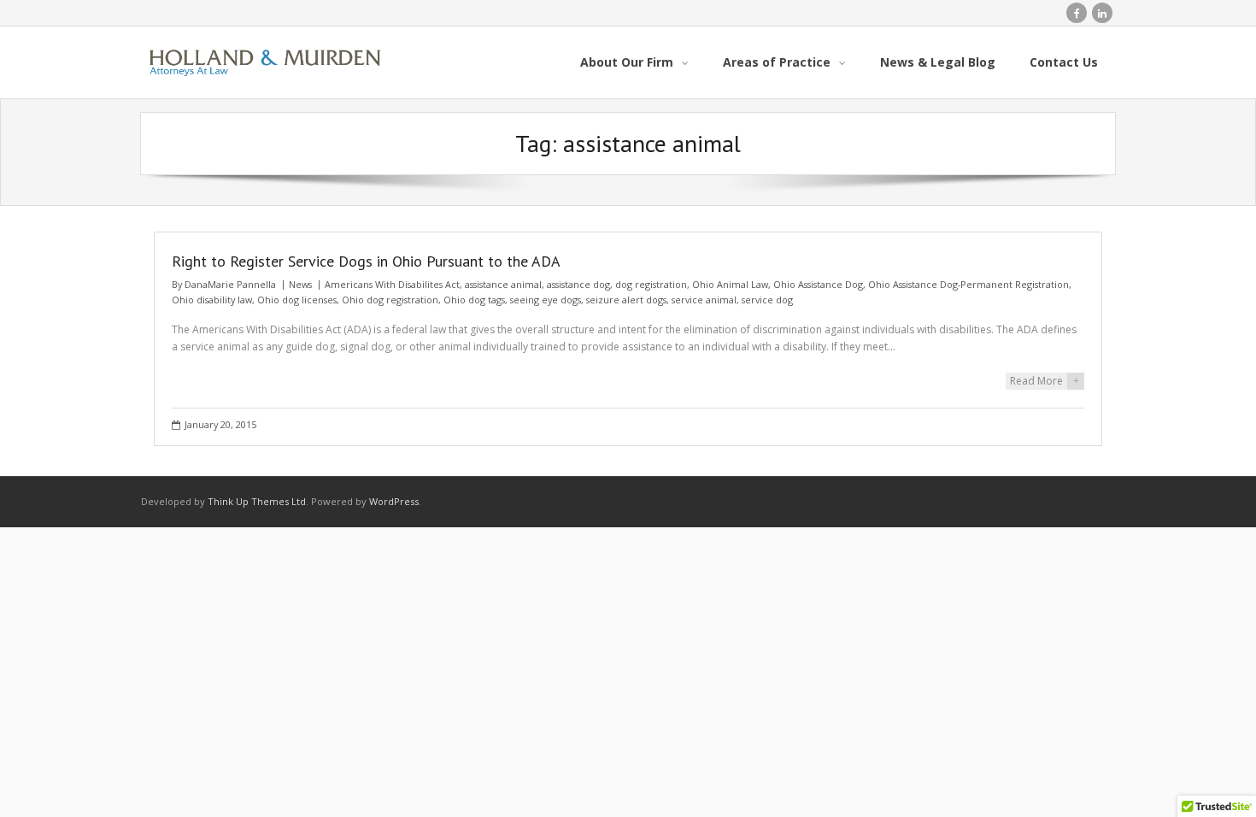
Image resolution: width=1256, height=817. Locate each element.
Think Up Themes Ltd (257, 501)
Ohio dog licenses (297, 299)
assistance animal (503, 284)
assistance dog (578, 284)
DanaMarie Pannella (230, 284)
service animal (704, 299)
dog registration (651, 284)
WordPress (394, 501)
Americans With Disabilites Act (392, 284)
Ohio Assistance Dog (818, 284)
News (300, 284)
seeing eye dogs (545, 299)
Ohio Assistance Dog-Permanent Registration (968, 284)
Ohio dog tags (474, 299)
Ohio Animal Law (730, 284)
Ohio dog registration (390, 299)
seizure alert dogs (626, 299)
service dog (767, 299)
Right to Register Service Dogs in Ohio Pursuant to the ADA (366, 261)
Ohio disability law (212, 299)
